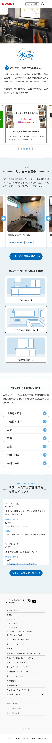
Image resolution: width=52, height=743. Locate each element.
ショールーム (14, 644)
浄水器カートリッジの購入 (18, 672)
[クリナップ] (8, 4)
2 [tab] (21, 148)
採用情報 (12, 681)
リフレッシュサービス (17, 662)
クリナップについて (16, 676)
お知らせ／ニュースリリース (19, 690)
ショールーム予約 (32, 4)
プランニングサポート (17, 635)
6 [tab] (32, 148)
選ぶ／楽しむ (14, 610)
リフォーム (13, 649)
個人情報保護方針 (13, 713)
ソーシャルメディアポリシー (16, 708)
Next (48, 218)
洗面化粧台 (13, 627)
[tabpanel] (26, 124)
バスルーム (13, 623)
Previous (3, 218)
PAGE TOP (26, 728)
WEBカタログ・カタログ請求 (19, 640)
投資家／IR (13, 685)
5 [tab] (30, 148)
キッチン (12, 620)
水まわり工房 (24, 653)
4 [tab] (27, 148)
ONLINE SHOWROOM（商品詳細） (21, 631)
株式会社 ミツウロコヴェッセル (22, 563)
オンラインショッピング (18, 667)
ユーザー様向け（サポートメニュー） (22, 658)
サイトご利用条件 (13, 704)
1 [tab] (18, 148)
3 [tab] (24, 148)
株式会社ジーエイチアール (19, 526)
